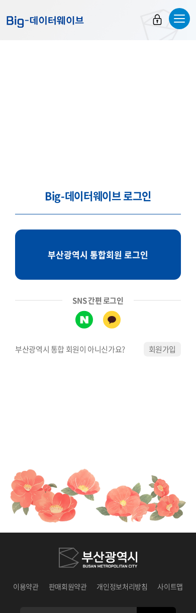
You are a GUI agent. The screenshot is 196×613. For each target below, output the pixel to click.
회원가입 (162, 349)
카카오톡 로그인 (112, 320)
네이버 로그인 (84, 320)
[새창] (98, 559)
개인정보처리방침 (121, 586)
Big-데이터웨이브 (45, 21)
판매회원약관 (68, 586)
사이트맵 (170, 586)
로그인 (157, 19)
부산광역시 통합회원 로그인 (98, 254)
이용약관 (26, 586)
